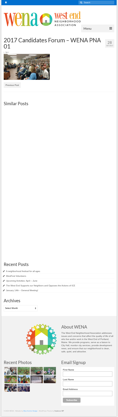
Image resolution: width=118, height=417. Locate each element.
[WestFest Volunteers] (97, 198)
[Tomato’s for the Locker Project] (36, 371)
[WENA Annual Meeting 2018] (10, 371)
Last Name (68, 379)
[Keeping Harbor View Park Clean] (23, 379)
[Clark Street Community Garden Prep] (49, 379)
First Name (68, 370)
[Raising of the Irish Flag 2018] (23, 388)
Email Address (70, 389)
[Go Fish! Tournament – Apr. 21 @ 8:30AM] (59, 125)
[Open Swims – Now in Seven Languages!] (36, 379)
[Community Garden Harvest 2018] (23, 371)
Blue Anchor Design (30, 411)
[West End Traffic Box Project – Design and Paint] (59, 198)
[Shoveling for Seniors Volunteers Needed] (21, 198)
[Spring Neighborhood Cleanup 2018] (10, 388)
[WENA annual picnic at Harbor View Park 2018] (49, 371)
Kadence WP (59, 411)
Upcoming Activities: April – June (21, 281)
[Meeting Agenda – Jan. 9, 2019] (21, 125)
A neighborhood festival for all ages (23, 271)
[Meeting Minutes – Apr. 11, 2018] (97, 125)
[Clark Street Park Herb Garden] (10, 379)
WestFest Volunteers (16, 276)
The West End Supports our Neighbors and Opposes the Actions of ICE (40, 285)
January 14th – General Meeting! (22, 290)
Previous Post (12, 85)
